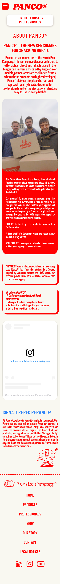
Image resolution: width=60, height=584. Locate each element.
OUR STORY (30, 533)
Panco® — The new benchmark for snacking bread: (30, 48)
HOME (30, 495)
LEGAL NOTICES (30, 552)
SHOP (29, 524)
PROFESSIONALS (30, 514)
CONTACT (30, 542)
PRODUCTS (30, 505)
